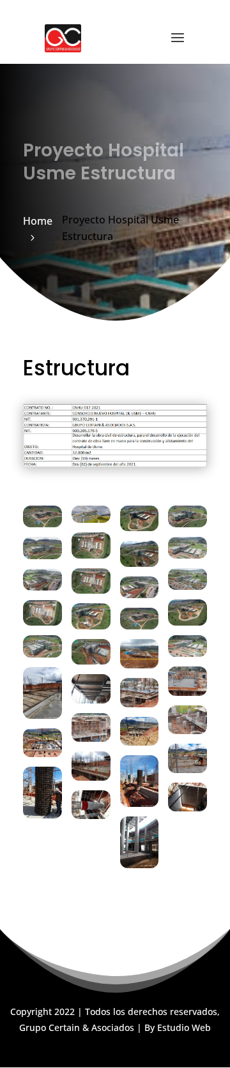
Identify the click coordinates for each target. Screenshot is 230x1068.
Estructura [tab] (76, 370)
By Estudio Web (177, 1027)
